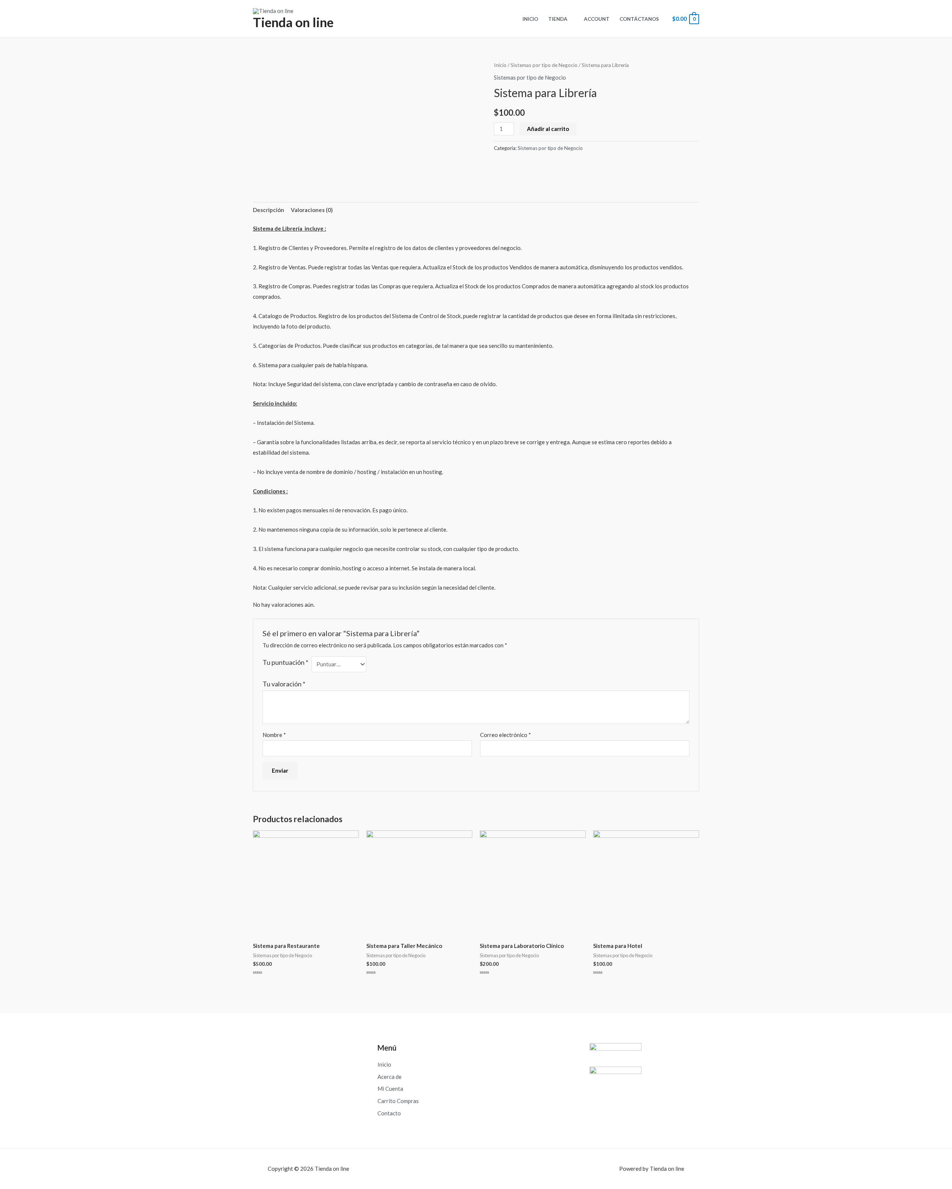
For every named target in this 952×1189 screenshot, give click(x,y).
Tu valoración (284, 684)
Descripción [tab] (268, 209)
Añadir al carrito (548, 128)
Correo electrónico (505, 734)
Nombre (274, 734)
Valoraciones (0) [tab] (312, 209)
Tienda (557, 19)
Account (597, 19)
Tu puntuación (285, 662)
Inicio (530, 19)
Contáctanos (639, 19)
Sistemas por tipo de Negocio (544, 65)
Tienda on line (293, 22)
